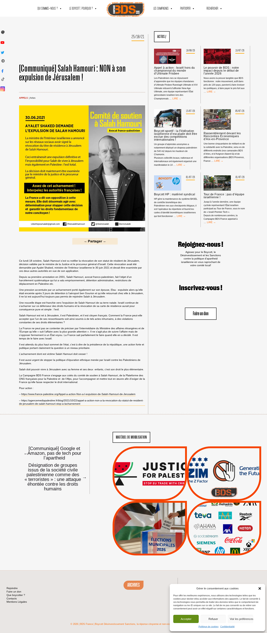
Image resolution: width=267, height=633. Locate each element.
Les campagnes (161, 9)
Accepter (186, 618)
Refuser (213, 618)
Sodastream (223, 544)
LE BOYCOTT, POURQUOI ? (81, 9)
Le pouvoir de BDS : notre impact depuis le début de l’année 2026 (221, 70)
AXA (216, 522)
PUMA (230, 540)
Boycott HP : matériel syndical (174, 194)
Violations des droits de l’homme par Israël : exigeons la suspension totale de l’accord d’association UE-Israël (149, 468)
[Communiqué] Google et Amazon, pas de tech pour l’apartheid (52, 453)
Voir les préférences (241, 618)
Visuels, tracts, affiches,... (224, 550)
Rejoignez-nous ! (200, 244)
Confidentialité (227, 626)
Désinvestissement (236, 512)
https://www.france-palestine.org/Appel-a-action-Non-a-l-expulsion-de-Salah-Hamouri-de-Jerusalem (78, 394)
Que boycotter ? (224, 506)
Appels (23, 98)
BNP (223, 522)
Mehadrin (218, 540)
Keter (223, 531)
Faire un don (201, 313)
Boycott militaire (224, 489)
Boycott (218, 512)
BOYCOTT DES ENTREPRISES (224, 483)
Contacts (12, 598)
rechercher (212, 9)
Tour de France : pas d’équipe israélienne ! (224, 196)
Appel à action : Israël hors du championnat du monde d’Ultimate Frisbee (174, 70)
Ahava (229, 517)
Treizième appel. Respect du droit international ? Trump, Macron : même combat (224, 463)
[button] (260, 588)
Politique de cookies (209, 626)
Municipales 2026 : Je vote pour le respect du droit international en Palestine (149, 518)
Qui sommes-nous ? (47, 9)
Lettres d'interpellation (224, 493)
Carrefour (220, 526)
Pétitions (155, 497)
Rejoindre (12, 588)
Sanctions (155, 492)
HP (229, 526)
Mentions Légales (17, 601)
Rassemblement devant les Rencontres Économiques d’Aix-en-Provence (222, 136)
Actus (32, 98)
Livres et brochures (223, 535)
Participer (185, 9)
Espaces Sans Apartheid (150, 538)
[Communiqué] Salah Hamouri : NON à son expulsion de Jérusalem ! (72, 73)
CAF (231, 522)
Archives (133, 585)
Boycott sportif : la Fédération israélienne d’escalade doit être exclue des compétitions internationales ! (175, 135)
